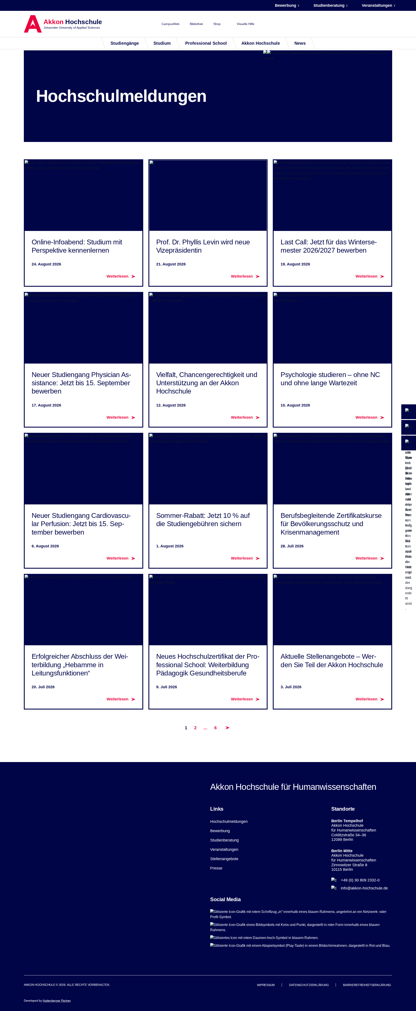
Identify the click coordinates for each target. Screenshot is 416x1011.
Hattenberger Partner (57, 1000)
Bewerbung (285, 5)
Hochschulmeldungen (229, 821)
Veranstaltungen (377, 5)
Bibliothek (196, 24)
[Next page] (227, 727)
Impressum (266, 985)
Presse (216, 868)
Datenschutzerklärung (309, 985)
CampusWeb (170, 24)
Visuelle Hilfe (245, 24)
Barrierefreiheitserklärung (367, 985)
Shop (217, 24)
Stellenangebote (224, 859)
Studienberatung (329, 5)
